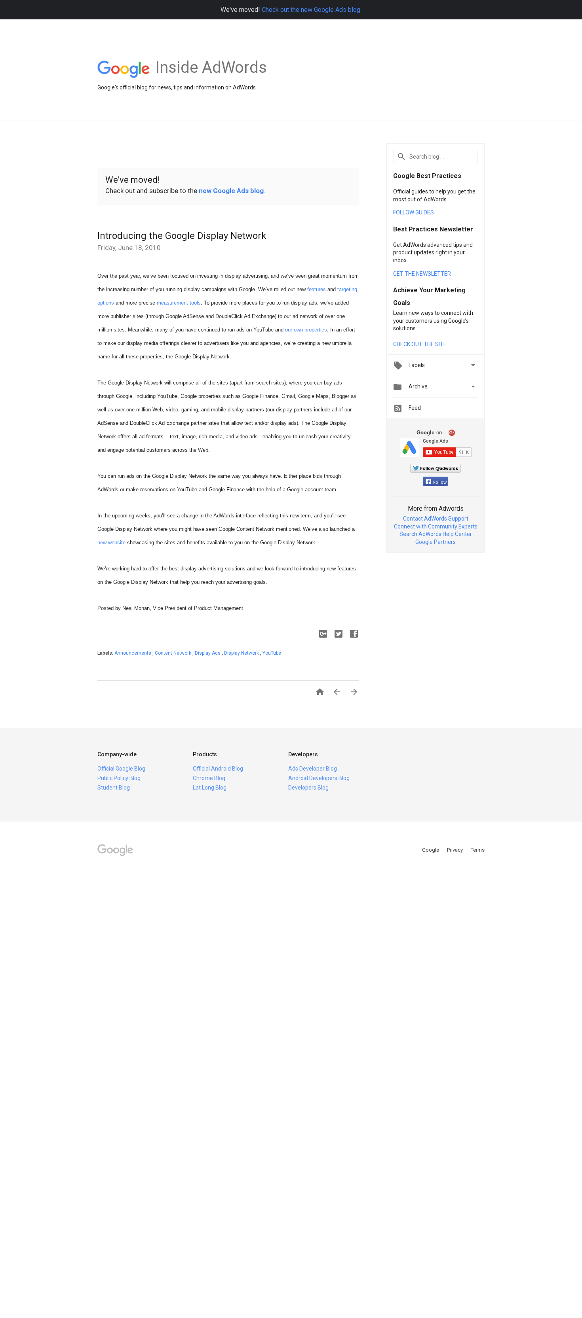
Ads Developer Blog (312, 768)
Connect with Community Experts (435, 526)
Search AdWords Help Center (435, 534)
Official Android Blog (218, 768)
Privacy (455, 850)
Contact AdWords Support (435, 518)
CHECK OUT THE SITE (420, 344)
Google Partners (435, 542)
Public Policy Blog (119, 778)
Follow (440, 482)
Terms (478, 850)
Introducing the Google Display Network (181, 235)
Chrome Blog (209, 778)
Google (431, 850)
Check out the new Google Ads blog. (311, 9)
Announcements (133, 653)
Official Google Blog (121, 768)
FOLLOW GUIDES (413, 212)
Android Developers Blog (319, 778)
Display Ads (208, 653)
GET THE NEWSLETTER (422, 274)
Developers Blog (308, 787)
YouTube (271, 653)
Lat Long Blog (209, 787)
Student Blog (113, 787)
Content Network (173, 653)
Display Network (242, 653)
